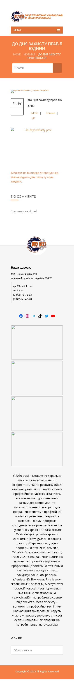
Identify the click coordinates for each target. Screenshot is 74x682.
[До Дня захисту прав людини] (30, 89)
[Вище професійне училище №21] (37, 16)
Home (17, 54)
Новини (29, 54)
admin (34, 113)
